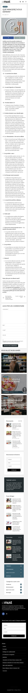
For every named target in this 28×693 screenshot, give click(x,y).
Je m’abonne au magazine (8, 654)
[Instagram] (6, 613)
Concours (5, 670)
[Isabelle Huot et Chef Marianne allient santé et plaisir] (8, 522)
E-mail (4, 330)
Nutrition (5, 6)
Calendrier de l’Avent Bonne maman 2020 (12, 660)
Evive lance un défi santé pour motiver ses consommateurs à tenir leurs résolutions (17, 443)
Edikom (19, 690)
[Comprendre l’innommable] (14, 363)
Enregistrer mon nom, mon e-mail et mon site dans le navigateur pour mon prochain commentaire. (13, 341)
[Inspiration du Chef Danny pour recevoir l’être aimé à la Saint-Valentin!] (8, 425)
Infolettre (5, 657)
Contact (4, 646)
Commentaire (6, 309)
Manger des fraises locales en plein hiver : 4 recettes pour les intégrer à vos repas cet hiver (17, 434)
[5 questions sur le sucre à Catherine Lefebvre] (14, 384)
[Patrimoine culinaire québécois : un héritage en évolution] (14, 405)
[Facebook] (3, 613)
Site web (4, 335)
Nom (4, 325)
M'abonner (14, 470)
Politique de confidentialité (9, 651)
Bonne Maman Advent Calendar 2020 (11, 668)
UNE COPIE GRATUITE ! (8, 665)
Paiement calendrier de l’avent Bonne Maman (13, 662)
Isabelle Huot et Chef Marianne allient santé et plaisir (17, 523)
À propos (5, 649)
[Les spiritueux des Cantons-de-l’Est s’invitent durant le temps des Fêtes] (8, 528)
